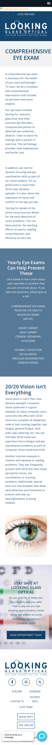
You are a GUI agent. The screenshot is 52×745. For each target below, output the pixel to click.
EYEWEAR (35, 691)
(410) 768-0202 (26, 14)
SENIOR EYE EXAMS (28, 314)
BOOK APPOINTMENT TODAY (26, 635)
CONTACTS (17, 701)
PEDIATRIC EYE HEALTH (28, 310)
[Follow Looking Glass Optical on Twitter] (40, 682)
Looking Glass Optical (26, 28)
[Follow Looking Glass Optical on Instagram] (26, 682)
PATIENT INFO (35, 699)
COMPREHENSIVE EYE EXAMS (28, 306)
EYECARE (17, 691)
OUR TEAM (26, 707)
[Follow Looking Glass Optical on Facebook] (12, 682)
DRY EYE (28, 318)
